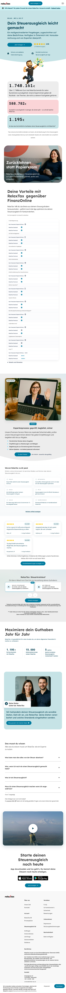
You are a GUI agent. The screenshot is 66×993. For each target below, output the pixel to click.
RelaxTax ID (28, 918)
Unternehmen (28, 934)
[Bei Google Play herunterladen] (41, 878)
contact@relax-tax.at (30, 981)
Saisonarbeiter (29, 939)
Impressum (47, 923)
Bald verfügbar (48, 937)
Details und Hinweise (15, 362)
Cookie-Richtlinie (31, 991)
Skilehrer (27, 942)
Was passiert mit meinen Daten (18, 723)
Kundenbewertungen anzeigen (32, 563)
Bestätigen (59, 986)
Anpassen (47, 986)
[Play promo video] (33, 828)
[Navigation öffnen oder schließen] (63, 3)
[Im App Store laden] (25, 878)
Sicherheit (47, 910)
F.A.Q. (45, 905)
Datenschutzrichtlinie (19, 991)
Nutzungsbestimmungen (52, 926)
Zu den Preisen (22, 454)
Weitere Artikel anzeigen (33, 511)
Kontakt (27, 907)
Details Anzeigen (33, 600)
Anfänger (27, 931)
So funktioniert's (49, 907)
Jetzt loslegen (35, 3)
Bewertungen (48, 913)
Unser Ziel (27, 905)
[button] (33, 758)
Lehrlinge (27, 937)
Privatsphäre (28, 921)
